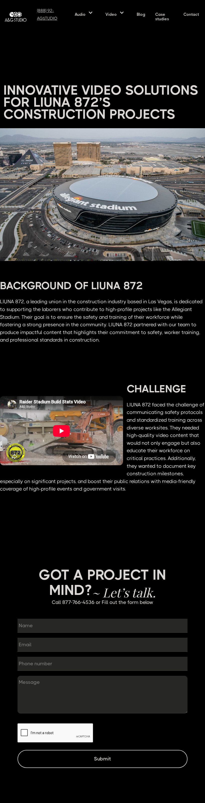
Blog (141, 14)
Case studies (162, 16)
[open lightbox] (102, 194)
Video (111, 14)
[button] (85, 12)
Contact (191, 14)
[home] (18, 17)
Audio (80, 14)
